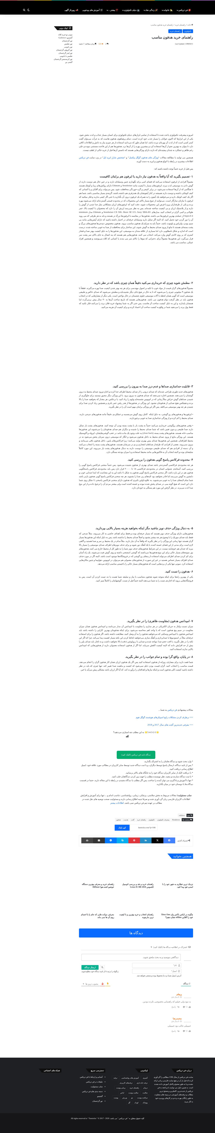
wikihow (182, 815)
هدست (125, 820)
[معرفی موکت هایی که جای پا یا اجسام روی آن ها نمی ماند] (96, 902)
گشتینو (69, 38)
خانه (189, 25)
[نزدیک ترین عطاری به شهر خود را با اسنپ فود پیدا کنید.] (175, 871)
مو (132, 1098)
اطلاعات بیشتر (117, 803)
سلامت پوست (133, 1093)
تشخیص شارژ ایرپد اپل (113, 157)
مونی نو (69, 35)
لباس (122, 1093)
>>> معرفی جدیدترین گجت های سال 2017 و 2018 (170, 725)
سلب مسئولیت (97, 1086)
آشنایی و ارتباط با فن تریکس (91, 1077)
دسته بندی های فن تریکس (92, 1091)
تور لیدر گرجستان (65, 53)
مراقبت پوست (142, 1098)
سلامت (145, 1093)
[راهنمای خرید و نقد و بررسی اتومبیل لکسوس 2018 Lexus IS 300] (136, 871)
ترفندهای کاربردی (126, 1083)
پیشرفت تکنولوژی (163, 820)
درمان (145, 1088)
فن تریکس (84, 157)
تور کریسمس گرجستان (63, 59)
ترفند (115, 1078)
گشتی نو (69, 62)
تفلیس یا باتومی (66, 56)
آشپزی (145, 1078)
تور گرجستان (67, 41)
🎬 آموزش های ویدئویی (92, 10)
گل (129, 1103)
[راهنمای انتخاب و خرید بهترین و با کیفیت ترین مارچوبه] (136, 902)
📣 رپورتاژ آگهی (71, 10)
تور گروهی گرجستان (64, 50)
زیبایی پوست (120, 1088)
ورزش (124, 1098)
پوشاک (145, 1103)
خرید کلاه (62, 35)
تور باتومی (68, 47)
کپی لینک (122, 828)
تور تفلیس (68, 44)
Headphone (176, 820)
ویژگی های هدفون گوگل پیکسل (143, 157)
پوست (116, 1098)
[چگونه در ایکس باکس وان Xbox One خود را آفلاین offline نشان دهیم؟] (175, 902)
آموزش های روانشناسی (130, 1078)
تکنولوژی (187, 31)
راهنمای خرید (180, 25)
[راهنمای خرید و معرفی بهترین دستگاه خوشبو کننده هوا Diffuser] (96, 871)
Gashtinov (62, 38)
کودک (136, 1103)
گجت (132, 820)
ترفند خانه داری (142, 1083)
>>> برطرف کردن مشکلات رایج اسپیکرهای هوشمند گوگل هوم (164, 717)
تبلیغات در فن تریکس (94, 1082)
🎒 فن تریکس (184, 10)
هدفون (118, 820)
